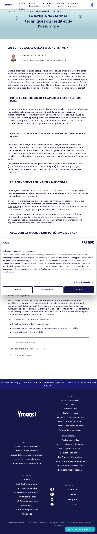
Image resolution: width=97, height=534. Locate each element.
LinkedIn (72, 494)
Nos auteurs (26, 505)
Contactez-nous (70, 413)
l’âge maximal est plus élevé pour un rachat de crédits (43, 168)
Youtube (72, 504)
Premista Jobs (70, 408)
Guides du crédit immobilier (26, 450)
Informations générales (27, 509)
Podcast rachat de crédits (70, 421)
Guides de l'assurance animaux (27, 463)
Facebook (72, 489)
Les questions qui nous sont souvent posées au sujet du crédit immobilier (45, 328)
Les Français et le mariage (70, 457)
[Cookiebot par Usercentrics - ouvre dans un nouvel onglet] (84, 242)
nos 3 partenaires (17, 255)
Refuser (17, 290)
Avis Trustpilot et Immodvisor (70, 417)
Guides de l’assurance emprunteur (27, 455)
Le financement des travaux (70, 465)
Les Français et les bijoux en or (70, 444)
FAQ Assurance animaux (26, 501)
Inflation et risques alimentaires (70, 461)
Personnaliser (47, 290)
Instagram (72, 499)
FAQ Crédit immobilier (27, 488)
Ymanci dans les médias (70, 430)
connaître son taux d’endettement (27, 153)
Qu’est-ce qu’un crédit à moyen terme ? (30, 324)
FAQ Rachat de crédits (26, 484)
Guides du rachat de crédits (27, 446)
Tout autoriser (79, 290)
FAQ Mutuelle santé (27, 496)
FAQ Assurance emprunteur (27, 492)
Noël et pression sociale (70, 448)
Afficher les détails (82, 282)
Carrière (70, 404)
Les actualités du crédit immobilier (28, 332)
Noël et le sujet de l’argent (70, 470)
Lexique (26, 479)
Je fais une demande (78, 529)
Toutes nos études (70, 440)
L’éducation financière (70, 452)
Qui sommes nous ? (70, 400)
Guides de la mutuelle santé (27, 459)
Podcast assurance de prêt (70, 425)
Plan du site (27, 514)
